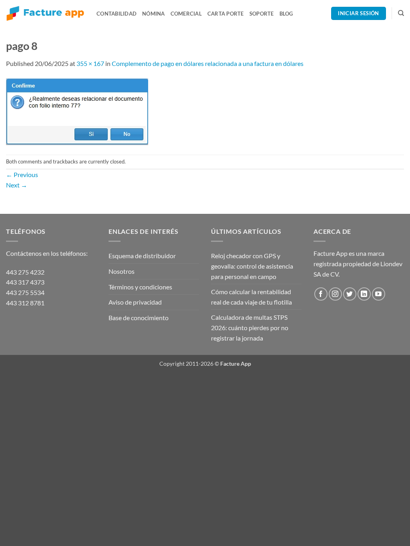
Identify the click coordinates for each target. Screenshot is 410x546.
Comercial (186, 13)
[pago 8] (77, 110)
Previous (22, 174)
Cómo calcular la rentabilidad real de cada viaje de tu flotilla (251, 297)
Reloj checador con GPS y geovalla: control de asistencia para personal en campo (252, 266)
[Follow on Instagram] (335, 294)
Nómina (153, 13)
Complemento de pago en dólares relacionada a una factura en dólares (207, 63)
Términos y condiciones (140, 287)
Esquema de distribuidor (142, 255)
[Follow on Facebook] (321, 294)
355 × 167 (90, 63)
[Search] (401, 13)
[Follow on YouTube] (378, 294)
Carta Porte (225, 13)
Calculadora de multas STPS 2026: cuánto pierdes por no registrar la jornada (249, 327)
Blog (286, 13)
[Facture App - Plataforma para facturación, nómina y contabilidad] (45, 13)
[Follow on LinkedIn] (364, 294)
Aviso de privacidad (135, 302)
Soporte (261, 13)
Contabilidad (116, 13)
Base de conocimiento (139, 317)
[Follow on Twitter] (349, 294)
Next (16, 185)
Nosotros (122, 271)
